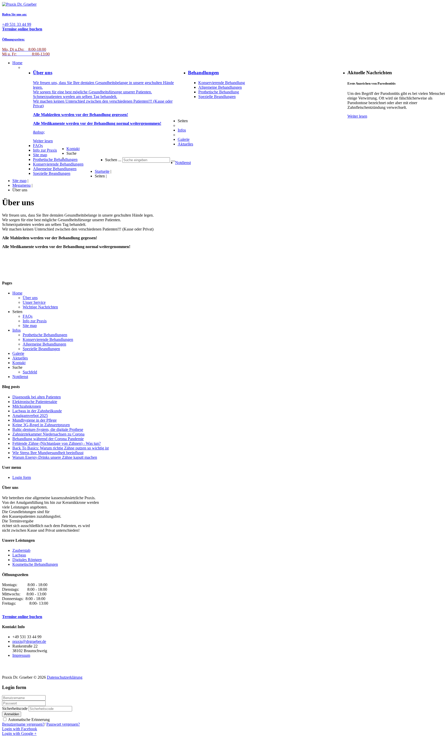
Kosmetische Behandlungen (35, 564)
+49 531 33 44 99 (22, 26)
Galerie (18, 353)
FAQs (27, 316)
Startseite (102, 171)
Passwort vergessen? (63, 724)
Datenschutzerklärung (64, 677)
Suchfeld (30, 372)
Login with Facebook (19, 729)
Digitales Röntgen (27, 559)
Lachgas (19, 555)
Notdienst (20, 376)
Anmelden (11, 714)
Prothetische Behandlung (218, 92)
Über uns (30, 298)
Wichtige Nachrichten (40, 307)
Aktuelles (20, 358)
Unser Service (34, 302)
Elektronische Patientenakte (34, 401)
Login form (21, 477)
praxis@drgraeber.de (29, 641)
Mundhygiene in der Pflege (34, 420)
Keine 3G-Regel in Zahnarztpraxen (41, 425)
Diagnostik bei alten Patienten (36, 397)
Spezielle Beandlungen (217, 96)
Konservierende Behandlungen (48, 339)
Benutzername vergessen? (23, 724)
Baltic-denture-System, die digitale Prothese (47, 429)
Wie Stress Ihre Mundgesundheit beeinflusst (47, 452)
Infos (16, 330)
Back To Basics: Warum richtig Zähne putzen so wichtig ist (60, 448)
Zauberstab (21, 550)
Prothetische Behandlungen (45, 335)
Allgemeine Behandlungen (220, 87)
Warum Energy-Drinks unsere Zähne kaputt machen (54, 457)
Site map (19, 180)
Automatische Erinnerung (28, 719)
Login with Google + (19, 733)
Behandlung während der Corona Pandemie (48, 439)
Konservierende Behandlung (221, 82)
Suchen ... (113, 160)
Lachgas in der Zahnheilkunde (37, 411)
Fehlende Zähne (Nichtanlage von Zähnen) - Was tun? (56, 443)
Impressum (21, 655)
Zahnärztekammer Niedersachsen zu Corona (48, 434)
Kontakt (18, 362)
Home (17, 293)
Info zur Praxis (35, 321)
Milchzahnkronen (26, 406)
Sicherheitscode (15, 708)
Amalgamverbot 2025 (30, 415)
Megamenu (21, 185)
